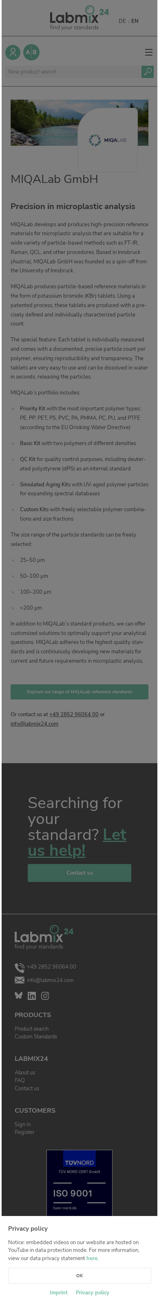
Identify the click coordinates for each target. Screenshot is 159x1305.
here (91, 1258)
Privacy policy (92, 1292)
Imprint (59, 1292)
